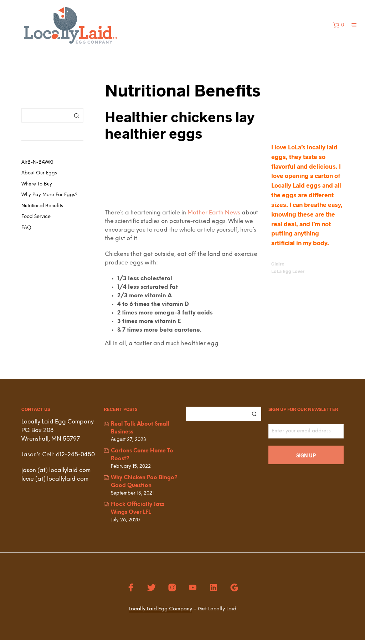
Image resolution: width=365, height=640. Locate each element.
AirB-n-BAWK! (37, 162)
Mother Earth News (213, 213)
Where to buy (36, 184)
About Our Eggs (39, 173)
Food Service (36, 216)
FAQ (26, 227)
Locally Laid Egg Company (160, 609)
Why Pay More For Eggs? (49, 195)
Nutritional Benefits (42, 206)
